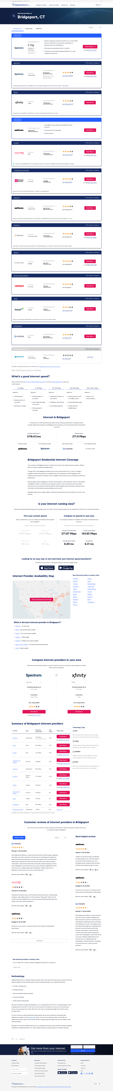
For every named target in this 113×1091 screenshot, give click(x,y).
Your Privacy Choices (67, 1086)
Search (98, 5)
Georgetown (91, 602)
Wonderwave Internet (20, 349)
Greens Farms (77, 591)
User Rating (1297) (67, 155)
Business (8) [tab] (29, 28)
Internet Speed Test (61, 1063)
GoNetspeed (18, 326)
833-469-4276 (92, 183)
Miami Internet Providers (39, 1073)
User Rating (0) (66, 358)
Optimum (17, 198)
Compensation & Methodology (43, 1086)
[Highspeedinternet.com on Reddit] (89, 1074)
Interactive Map (41, 599)
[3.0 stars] (17, 847)
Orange (89, 578)
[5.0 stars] (21, 847)
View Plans (88, 72)
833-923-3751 (92, 155)
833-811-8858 (92, 237)
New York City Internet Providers (41, 1070)
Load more (39, 940)
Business (72, 5)
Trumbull (75, 584)
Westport (75, 599)
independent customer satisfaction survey (49, 366)
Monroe (75, 604)
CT (16, 1039)
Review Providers (54, 5)
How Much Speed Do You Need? (64, 1065)
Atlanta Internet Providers (40, 1076)
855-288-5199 (92, 265)
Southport (76, 586)
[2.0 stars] (15, 847)
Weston (75, 602)
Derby (89, 581)
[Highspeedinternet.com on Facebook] (81, 1074)
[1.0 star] (13, 847)
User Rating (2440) (67, 104)
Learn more (90, 357)
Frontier (16, 143)
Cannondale (90, 586)
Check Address (88, 46)
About (82, 1063)
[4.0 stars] (19, 847)
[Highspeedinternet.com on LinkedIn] (92, 1074)
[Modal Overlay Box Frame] (56, 1049)
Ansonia (89, 591)
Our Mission (83, 1065)
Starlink (16, 252)
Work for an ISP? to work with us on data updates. (26, 370)
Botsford (89, 597)
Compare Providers (41, 5)
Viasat (15, 298)
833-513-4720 (92, 76)
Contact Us (83, 1068)
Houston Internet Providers (40, 1068)
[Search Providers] (26, 1069)
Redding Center (91, 589)
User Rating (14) (66, 338)
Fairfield (75, 581)
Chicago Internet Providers (40, 1065)
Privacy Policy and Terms (55, 1086)
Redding (89, 594)
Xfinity (16, 92)
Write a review (19, 837)
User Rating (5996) (67, 76)
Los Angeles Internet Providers (41, 1063)
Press (82, 1070)
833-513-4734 (92, 50)
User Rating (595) (67, 182)
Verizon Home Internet (21, 275)
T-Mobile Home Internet (21, 170)
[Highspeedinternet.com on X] (84, 1074)
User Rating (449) (67, 310)
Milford (75, 589)
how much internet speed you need (35, 382)
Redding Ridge (91, 584)
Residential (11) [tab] (17, 28)
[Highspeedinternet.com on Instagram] (86, 1074)
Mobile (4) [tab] (39, 28)
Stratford (75, 578)
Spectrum (17, 63)
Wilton (89, 599)
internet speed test (57, 382)
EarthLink (17, 225)
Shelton (75, 597)
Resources (65, 5)
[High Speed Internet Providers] (21, 5)
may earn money (16, 1)
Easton (75, 594)
